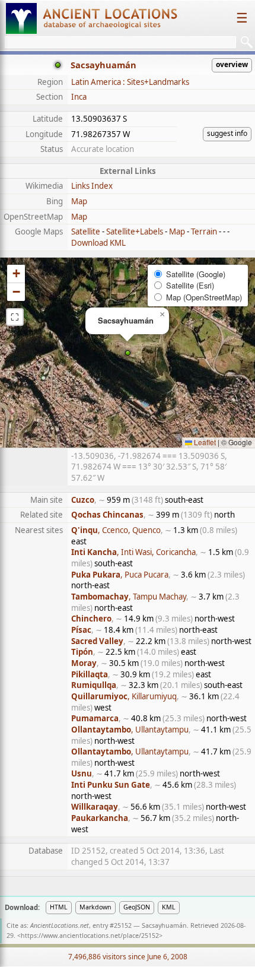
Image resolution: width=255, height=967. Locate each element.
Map (79, 201)
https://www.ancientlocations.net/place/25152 (90, 935)
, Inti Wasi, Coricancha (133, 552)
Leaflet (204, 442)
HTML (59, 907)
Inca (79, 96)
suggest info (227, 133)
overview (232, 64)
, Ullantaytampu (130, 729)
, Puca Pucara (119, 574)
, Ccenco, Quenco (116, 530)
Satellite (85, 231)
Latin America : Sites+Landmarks (130, 82)
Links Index (92, 185)
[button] (128, 353)
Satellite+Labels (134, 231)
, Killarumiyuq (124, 696)
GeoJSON (136, 907)
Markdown (95, 907)
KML (169, 907)
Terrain (204, 231)
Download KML (98, 242)
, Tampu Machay (128, 596)
